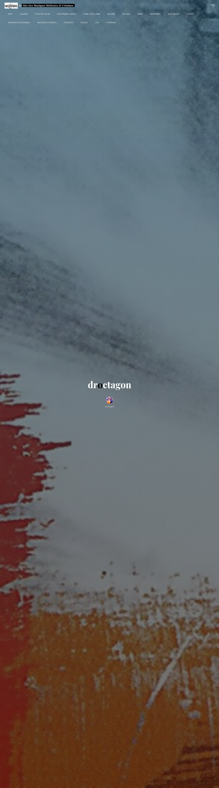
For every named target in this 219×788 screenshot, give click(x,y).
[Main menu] (212, 5)
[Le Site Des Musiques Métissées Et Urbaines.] (11, 5)
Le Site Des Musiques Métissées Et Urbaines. (46, 5)
